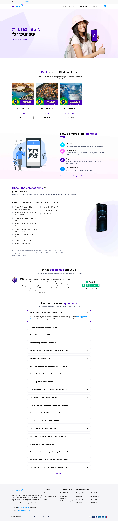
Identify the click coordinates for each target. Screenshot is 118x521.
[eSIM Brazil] (18, 6)
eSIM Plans (72, 6)
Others (56, 202)
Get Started (83, 6)
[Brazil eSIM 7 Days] (23, 94)
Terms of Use (32, 515)
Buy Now (23, 117)
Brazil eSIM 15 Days (47, 108)
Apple (14, 202)
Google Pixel (42, 202)
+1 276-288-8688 (24, 1)
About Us (94, 6)
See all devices (16, 247)
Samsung (26, 202)
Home (64, 6)
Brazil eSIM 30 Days (71, 108)
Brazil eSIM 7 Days (23, 108)
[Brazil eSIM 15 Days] (47, 94)
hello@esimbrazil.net (23, 508)
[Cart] (105, 6)
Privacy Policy (47, 515)
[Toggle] (87, 311)
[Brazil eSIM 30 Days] (71, 94)
